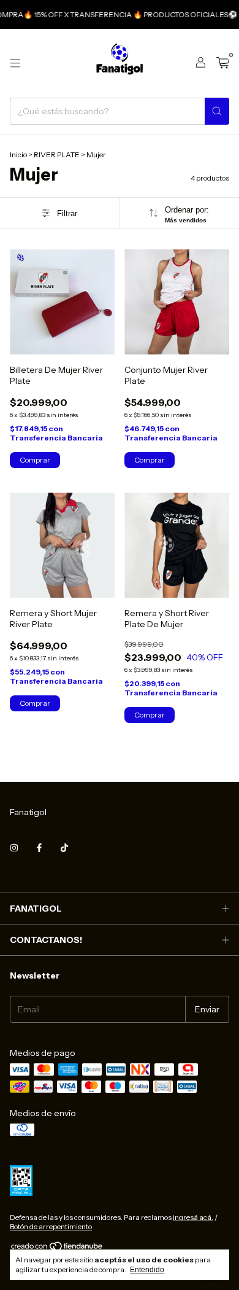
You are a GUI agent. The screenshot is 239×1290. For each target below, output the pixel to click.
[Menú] (15, 63)
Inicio (18, 154)
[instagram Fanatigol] (14, 847)
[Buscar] (217, 111)
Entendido (147, 1269)
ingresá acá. (193, 1217)
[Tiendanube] (57, 1248)
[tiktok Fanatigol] (64, 847)
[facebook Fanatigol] (39, 847)
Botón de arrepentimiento (51, 1226)
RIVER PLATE (57, 154)
